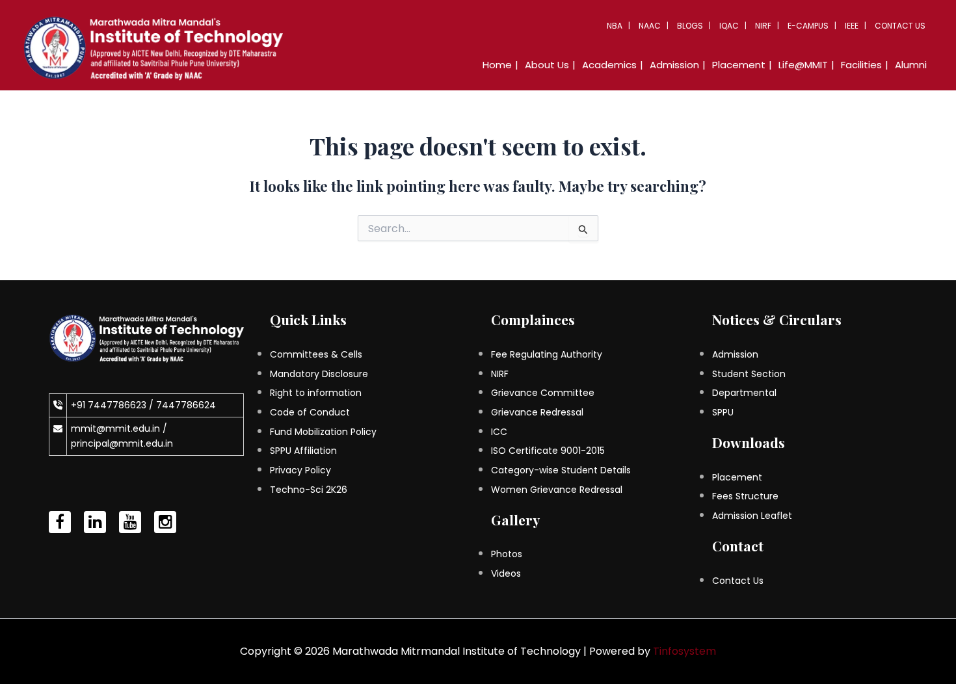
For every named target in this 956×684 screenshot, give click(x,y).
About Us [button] (547, 65)
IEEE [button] (851, 25)
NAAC (650, 25)
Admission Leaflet (752, 515)
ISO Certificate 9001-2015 (548, 450)
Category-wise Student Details (561, 470)
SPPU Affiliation (303, 450)
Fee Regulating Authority (546, 354)
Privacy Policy (300, 470)
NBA (614, 25)
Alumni (911, 65)
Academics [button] (609, 65)
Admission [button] (674, 65)
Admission (735, 354)
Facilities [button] (861, 65)
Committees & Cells (316, 354)
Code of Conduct (310, 412)
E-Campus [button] (808, 25)
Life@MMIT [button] (803, 65)
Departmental (744, 392)
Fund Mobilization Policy (323, 431)
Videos (506, 573)
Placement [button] (738, 65)
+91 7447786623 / (113, 405)
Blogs (690, 25)
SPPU (723, 412)
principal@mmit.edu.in (122, 443)
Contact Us (900, 25)
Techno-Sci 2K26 (308, 489)
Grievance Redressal (537, 412)
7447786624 (186, 405)
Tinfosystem (684, 651)
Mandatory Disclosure (319, 373)
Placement (737, 477)
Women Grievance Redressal (556, 489)
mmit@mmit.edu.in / (119, 428)
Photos (506, 553)
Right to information (316, 392)
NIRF (763, 25)
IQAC (729, 25)
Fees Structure (745, 496)
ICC (499, 431)
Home (497, 65)
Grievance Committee (542, 392)
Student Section (749, 373)
